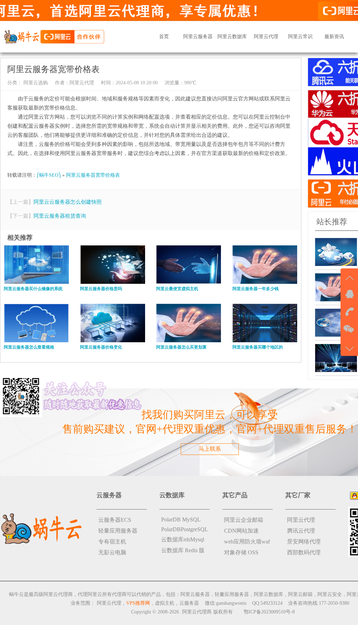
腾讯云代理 (301, 531)
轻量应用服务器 (117, 531)
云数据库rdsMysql (182, 539)
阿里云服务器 (198, 36)
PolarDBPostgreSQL (184, 529)
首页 (164, 36)
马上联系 (210, 449)
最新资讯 (334, 36)
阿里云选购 (35, 82)
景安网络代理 (304, 542)
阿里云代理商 (197, 612)
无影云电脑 (112, 552)
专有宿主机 (112, 542)
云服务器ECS (114, 520)
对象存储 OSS (241, 552)
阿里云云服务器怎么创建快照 (68, 202)
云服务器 (189, 603)
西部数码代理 (304, 552)
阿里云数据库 (232, 36)
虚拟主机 (164, 603)
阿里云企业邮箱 (243, 520)
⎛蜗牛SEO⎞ (49, 175)
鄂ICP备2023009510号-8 (269, 612)
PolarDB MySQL (181, 519)
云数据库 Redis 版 (183, 550)
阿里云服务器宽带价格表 (93, 175)
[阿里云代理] (53, 36)
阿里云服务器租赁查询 (60, 216)
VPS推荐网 (138, 603)
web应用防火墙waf (247, 542)
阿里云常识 (300, 36)
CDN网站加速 (241, 531)
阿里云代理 (266, 36)
